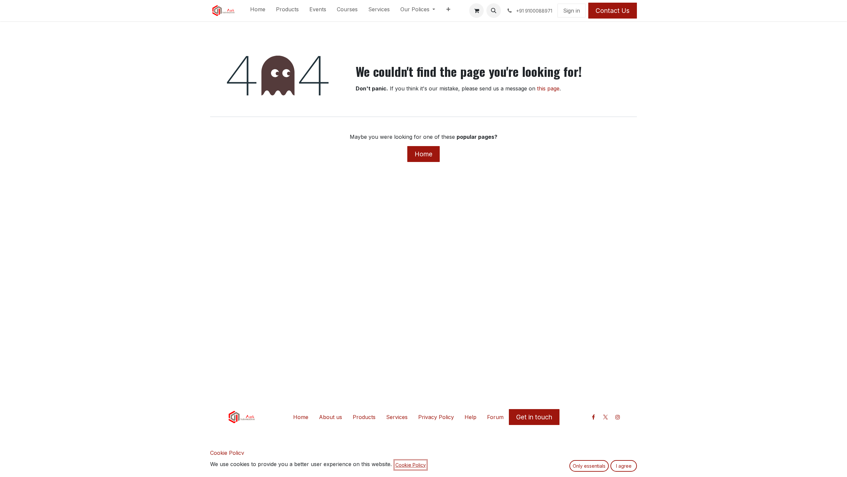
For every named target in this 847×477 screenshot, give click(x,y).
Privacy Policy (436, 417)
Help (470, 417)
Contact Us (613, 11)
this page (548, 88)
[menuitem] (258, 10)
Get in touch (534, 417)
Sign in (571, 10)
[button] (493, 10)
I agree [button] (624, 466)
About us (330, 417)
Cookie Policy (227, 453)
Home (423, 154)
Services (397, 417)
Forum (495, 417)
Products (364, 417)
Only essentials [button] (589, 466)
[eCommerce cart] (476, 10)
